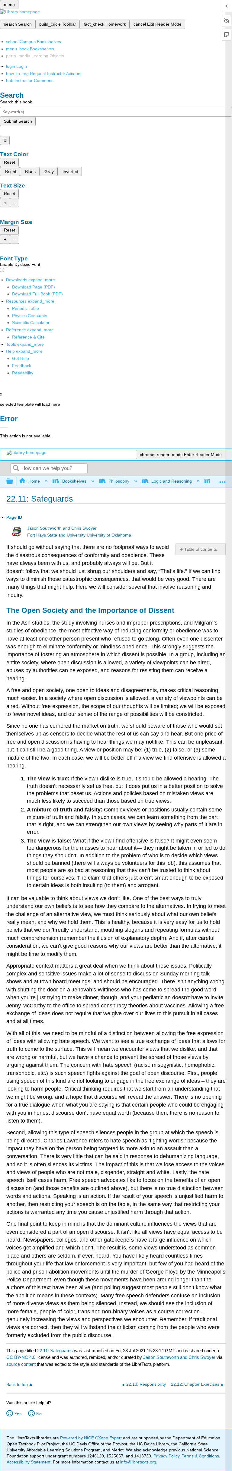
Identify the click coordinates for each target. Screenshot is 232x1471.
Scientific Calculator (31, 322)
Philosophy (118, 481)
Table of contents (200, 549)
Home (34, 481)
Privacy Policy (166, 1456)
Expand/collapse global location (222, 480)
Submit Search (18, 121)
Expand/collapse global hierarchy (13, 481)
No (39, 1413)
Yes (17, 1413)
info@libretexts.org (137, 1462)
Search (16, 468)
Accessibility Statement (28, 1462)
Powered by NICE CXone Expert (91, 1437)
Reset (9, 162)
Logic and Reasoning (171, 481)
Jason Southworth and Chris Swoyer (62, 528)
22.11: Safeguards (55, 1350)
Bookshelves (74, 481)
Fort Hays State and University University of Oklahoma (79, 535)
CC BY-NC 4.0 (20, 1357)
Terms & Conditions (200, 1456)
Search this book (16, 101)
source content (21, 1364)
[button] (21, 365)
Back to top (17, 1384)
